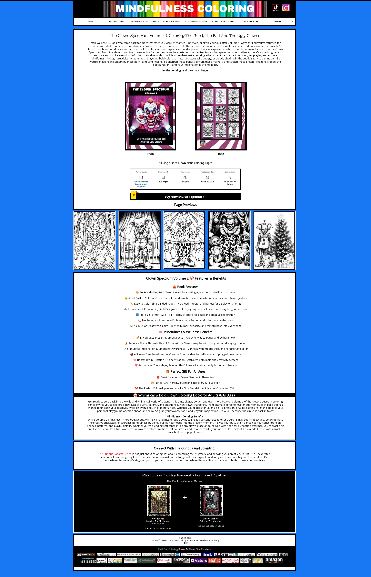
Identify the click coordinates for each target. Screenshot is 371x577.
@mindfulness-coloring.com (165, 540)
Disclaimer (205, 540)
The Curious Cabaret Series (114, 454)
